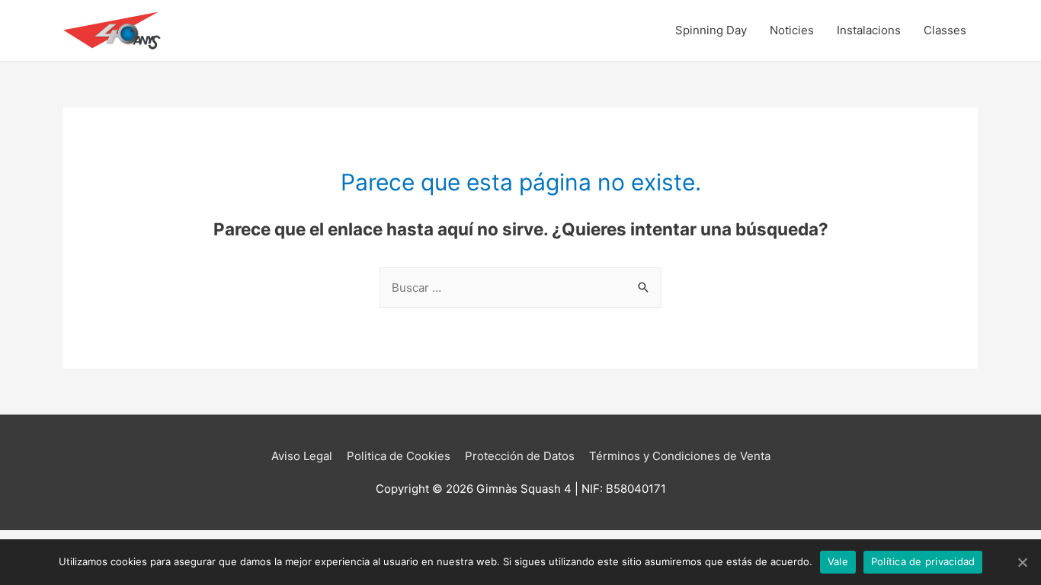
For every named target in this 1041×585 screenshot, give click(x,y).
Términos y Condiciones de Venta (679, 456)
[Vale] (1022, 562)
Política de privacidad (923, 561)
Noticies (792, 30)
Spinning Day (711, 30)
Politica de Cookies (398, 456)
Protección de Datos (520, 456)
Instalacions (869, 30)
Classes (945, 30)
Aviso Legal (301, 456)
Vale (838, 561)
